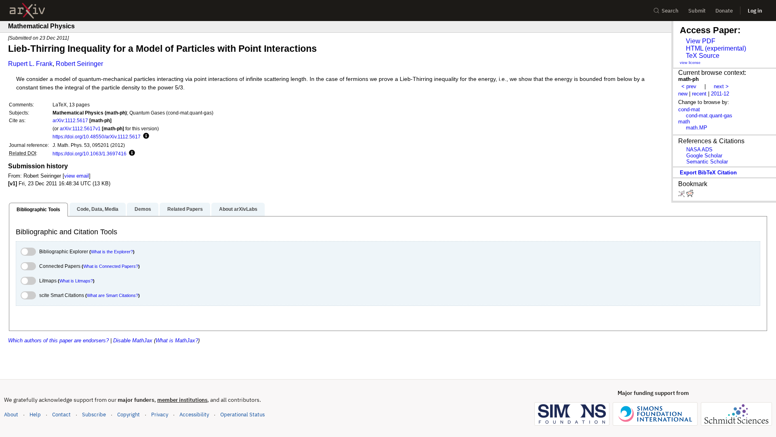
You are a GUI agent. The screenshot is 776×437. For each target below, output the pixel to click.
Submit (697, 10)
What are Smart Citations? (112, 295)
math (684, 122)
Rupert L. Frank (30, 63)
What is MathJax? (177, 340)
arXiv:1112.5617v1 (80, 128)
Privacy (159, 414)
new (682, 94)
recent (699, 94)
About (11, 414)
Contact (61, 414)
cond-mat (689, 109)
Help (35, 414)
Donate (724, 10)
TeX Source (702, 55)
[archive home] (27, 11)
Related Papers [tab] (185, 209)
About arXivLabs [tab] (238, 209)
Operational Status (242, 414)
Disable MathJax (132, 340)
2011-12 (720, 94)
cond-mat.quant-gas (709, 115)
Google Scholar (704, 156)
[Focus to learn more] (145, 136)
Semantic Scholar (707, 162)
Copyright (128, 414)
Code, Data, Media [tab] (97, 209)
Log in (755, 10)
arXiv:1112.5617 (70, 120)
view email (76, 176)
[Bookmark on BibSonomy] (682, 195)
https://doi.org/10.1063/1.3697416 (90, 153)
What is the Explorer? (112, 251)
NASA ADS (699, 149)
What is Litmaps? (76, 280)
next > (721, 86)
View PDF (700, 41)
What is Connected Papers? (110, 266)
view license (690, 63)
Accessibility (194, 414)
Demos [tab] (143, 209)
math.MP (696, 128)
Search (670, 10)
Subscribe (94, 414)
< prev (688, 86)
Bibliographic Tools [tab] (38, 209)
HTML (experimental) (716, 48)
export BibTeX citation (708, 173)
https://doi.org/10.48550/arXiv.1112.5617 (97, 136)
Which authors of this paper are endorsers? (58, 340)
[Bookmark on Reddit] (690, 195)
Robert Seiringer (79, 63)
